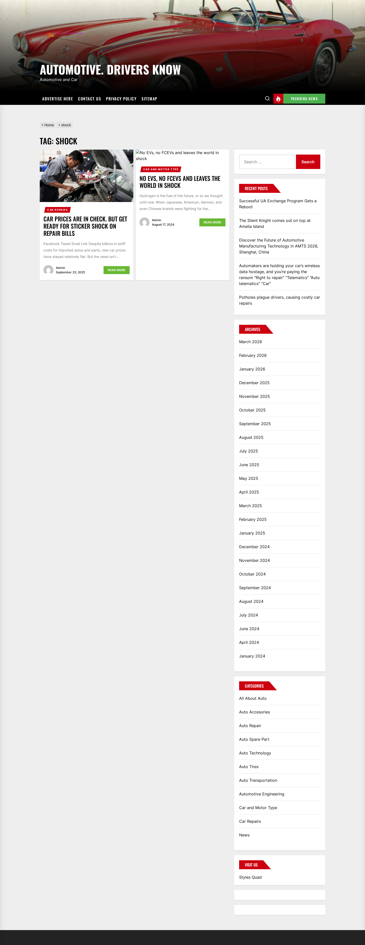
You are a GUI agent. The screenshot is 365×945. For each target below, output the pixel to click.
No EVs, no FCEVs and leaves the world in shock (180, 182)
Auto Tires (248, 766)
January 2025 (252, 533)
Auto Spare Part (254, 739)
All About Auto (253, 698)
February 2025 (253, 519)
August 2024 (251, 601)
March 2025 (250, 505)
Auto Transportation (258, 780)
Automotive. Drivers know (110, 68)
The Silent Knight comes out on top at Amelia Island (275, 223)
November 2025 (254, 396)
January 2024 (252, 656)
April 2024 (249, 642)
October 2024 (252, 574)
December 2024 (254, 546)
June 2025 (249, 464)
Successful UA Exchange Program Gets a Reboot (278, 203)
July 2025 (248, 451)
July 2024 (248, 615)
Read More (116, 270)
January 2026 (252, 369)
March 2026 (250, 341)
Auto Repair (250, 725)
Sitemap (149, 98)
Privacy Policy (121, 98)
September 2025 (255, 423)
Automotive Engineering (261, 793)
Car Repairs (57, 209)
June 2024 (249, 628)
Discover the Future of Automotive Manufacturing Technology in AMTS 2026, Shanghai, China (278, 246)
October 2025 (252, 410)
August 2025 (251, 437)
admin (60, 268)
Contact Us (89, 98)
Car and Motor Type (161, 169)
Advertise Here (57, 98)
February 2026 (253, 355)
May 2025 (248, 478)
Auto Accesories (254, 711)
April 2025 (249, 492)
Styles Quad (250, 877)
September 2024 (255, 587)
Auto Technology (255, 752)
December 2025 (254, 382)
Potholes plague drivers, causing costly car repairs (279, 300)
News (244, 834)
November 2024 (254, 560)
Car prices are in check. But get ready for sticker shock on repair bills (85, 226)
